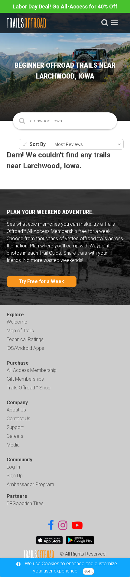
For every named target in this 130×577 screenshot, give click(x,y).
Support (15, 427)
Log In (13, 467)
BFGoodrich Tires (25, 503)
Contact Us (18, 418)
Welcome (17, 322)
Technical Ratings (25, 339)
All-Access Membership (32, 370)
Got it (88, 571)
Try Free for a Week (41, 281)
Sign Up (15, 476)
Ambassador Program (30, 484)
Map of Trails (20, 331)
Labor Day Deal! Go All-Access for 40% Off (65, 6)
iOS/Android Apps (25, 348)
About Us (16, 410)
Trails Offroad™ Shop (28, 388)
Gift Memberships (25, 379)
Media (13, 445)
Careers (15, 436)
